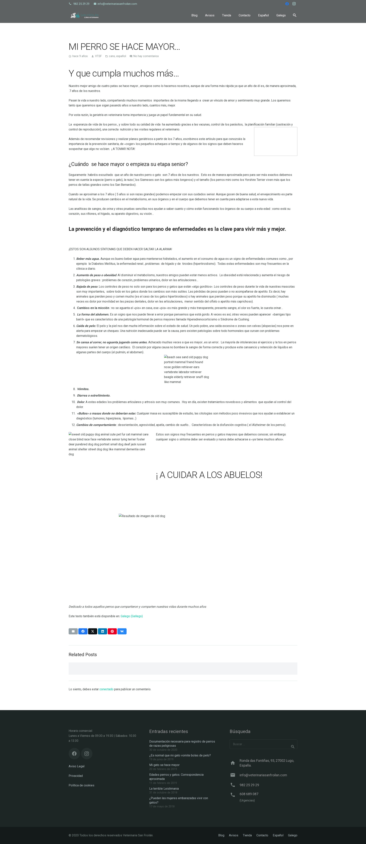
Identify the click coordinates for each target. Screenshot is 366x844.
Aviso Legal (76, 766)
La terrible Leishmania (164, 788)
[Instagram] (294, 3)
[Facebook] (287, 3)
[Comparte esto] (82, 631)
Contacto (262, 835)
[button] (295, 15)
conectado (106, 689)
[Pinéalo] (112, 631)
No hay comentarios (146, 56)
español (121, 56)
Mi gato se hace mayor (164, 765)
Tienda (247, 835)
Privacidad (76, 776)
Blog (221, 835)
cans (112, 56)
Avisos (233, 835)
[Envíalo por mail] (73, 631)
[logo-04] (85, 15)
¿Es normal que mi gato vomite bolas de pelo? (180, 755)
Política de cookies (81, 785)
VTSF (98, 56)
